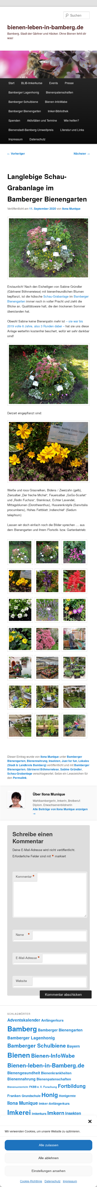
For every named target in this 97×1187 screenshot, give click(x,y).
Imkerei (19, 1112)
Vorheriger (16, 153)
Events (53, 83)
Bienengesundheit (23, 1072)
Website (21, 980)
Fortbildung (72, 1085)
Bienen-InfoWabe (56, 102)
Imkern (55, 1112)
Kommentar (25, 876)
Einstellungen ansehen (48, 1171)
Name (23, 934)
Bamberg (22, 1029)
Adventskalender (23, 1020)
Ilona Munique (71, 208)
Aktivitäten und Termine (42, 120)
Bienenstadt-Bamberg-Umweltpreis (30, 130)
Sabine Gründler (71, 769)
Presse (69, 83)
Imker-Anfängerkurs (54, 1103)
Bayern (73, 1046)
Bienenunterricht (17, 1087)
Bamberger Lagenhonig (23, 92)
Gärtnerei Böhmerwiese (43, 769)
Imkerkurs (39, 1113)
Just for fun (69, 761)
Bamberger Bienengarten (24, 111)
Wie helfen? (71, 120)
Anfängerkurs (52, 1020)
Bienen (18, 1055)
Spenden (14, 120)
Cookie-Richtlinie (31, 1181)
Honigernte (67, 1096)
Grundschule (31, 1096)
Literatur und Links (72, 130)
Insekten (54, 761)
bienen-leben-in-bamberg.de (45, 27)
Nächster (82, 153)
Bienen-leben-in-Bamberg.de (45, 1065)
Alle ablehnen (48, 1158)
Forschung (50, 1087)
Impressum (70, 1181)
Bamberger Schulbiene (23, 102)
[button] (90, 1121)
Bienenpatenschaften (59, 92)
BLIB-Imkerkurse (31, 83)
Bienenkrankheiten (56, 1073)
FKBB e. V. (35, 1087)
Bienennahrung (37, 761)
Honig (49, 1094)
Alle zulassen (48, 1145)
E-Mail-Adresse (28, 958)
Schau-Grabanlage (56, 296)
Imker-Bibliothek (58, 111)
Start (11, 83)
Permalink (20, 778)
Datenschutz (52, 1181)
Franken (14, 1095)
